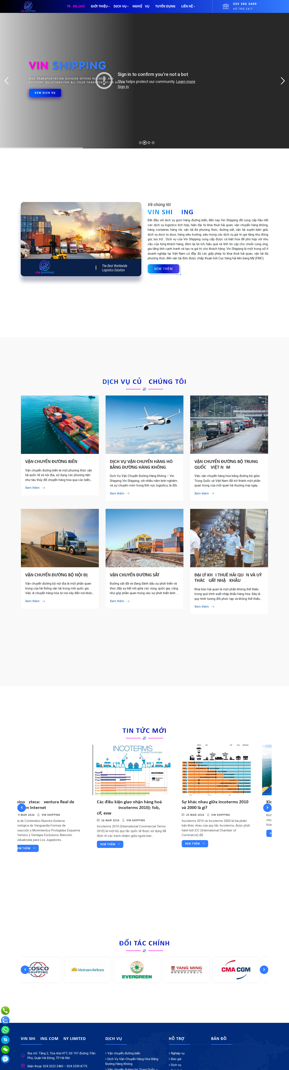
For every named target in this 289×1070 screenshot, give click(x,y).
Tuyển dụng (165, 6)
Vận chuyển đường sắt (135, 575)
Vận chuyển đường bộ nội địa (57, 575)
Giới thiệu (99, 6)
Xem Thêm (163, 269)
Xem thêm (35, 844)
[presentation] (21, 808)
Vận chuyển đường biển (51, 461)
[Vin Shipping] (28, 6)
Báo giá (176, 1059)
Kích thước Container (215, 802)
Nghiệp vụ (140, 6)
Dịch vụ (120, 6)
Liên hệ (187, 6)
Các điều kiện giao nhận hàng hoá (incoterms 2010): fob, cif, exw (57, 808)
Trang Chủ (76, 6)
